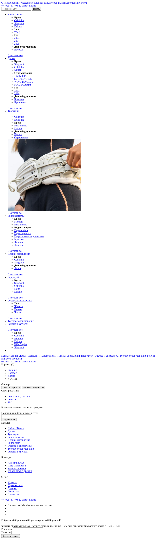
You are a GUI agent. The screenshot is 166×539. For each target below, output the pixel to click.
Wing (17, 32)
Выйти (62, 2)
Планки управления (19, 253)
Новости (13, 2)
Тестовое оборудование (21, 321)
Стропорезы (21, 137)
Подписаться (9, 419)
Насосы (18, 49)
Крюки (18, 134)
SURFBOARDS (23, 78)
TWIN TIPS (20, 75)
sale (10, 402)
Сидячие (19, 116)
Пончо (18, 309)
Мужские (19, 239)
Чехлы (17, 312)
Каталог (12, 373)
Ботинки (19, 99)
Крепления (20, 102)
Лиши (17, 268)
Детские (18, 245)
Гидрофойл (14, 277)
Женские (19, 242)
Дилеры (12, 488)
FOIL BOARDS (22, 84)
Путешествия (25, 2)
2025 (16, 43)
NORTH (18, 70)
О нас (4, 2)
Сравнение (14, 494)
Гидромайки (21, 230)
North (17, 288)
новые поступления (19, 396)
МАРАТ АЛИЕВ (17, 468)
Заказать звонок (10, 536)
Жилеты (18, 306)
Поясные (19, 119)
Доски (11, 58)
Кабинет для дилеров (45, 2)
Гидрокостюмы (16, 215)
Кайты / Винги (16, 14)
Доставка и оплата (76, 2)
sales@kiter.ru (29, 5)
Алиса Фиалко (16, 462)
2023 (16, 38)
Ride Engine (20, 125)
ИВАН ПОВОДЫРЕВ (20, 471)
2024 (16, 40)
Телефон (6, 532)
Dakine (18, 26)
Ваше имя (6, 529)
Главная (12, 370)
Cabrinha (19, 20)
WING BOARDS (23, 81)
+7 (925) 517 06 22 (11, 5)
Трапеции (13, 111)
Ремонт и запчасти (18, 323)
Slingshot (19, 23)
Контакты (13, 491)
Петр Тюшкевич (17, 465)
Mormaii (18, 221)
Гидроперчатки (22, 233)
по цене (12, 399)
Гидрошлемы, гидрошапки (29, 236)
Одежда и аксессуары (20, 300)
